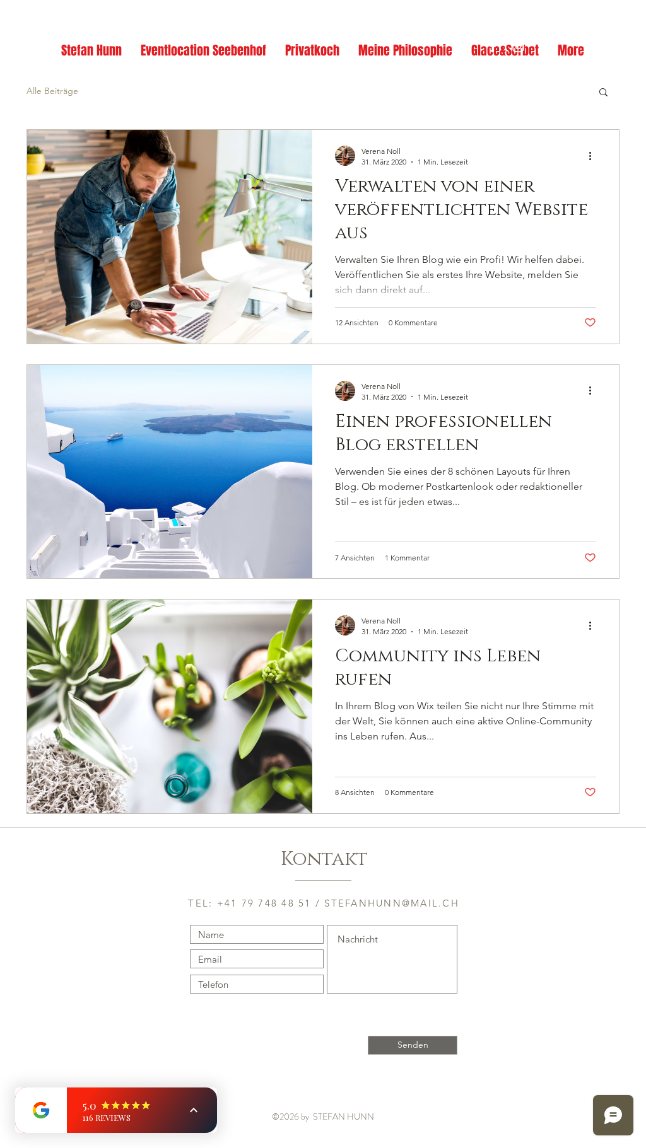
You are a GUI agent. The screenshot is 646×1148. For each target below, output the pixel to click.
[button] (603, 93)
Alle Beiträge (52, 90)
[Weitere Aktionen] (594, 155)
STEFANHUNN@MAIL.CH (391, 903)
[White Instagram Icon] (518, 46)
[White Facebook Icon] (493, 46)
